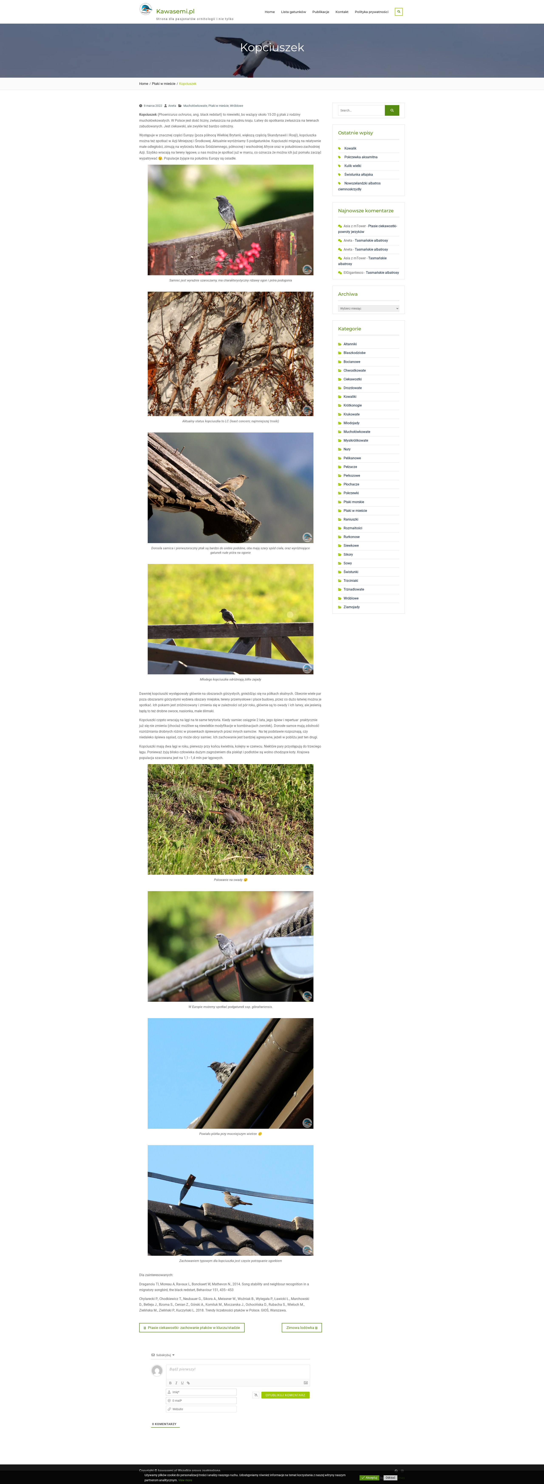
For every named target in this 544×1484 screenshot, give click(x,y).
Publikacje (320, 12)
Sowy (348, 563)
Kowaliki (350, 397)
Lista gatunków (293, 12)
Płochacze (351, 484)
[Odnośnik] (188, 1383)
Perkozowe (352, 476)
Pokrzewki (351, 493)
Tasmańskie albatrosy (371, 240)
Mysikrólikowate (356, 440)
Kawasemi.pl (175, 11)
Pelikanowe (352, 458)
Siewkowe (351, 546)
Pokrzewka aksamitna (361, 157)
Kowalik (350, 148)
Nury (347, 449)
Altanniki (350, 344)
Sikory (348, 554)
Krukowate (352, 414)
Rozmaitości (353, 528)
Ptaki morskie (354, 502)
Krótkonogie (353, 405)
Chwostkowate (355, 370)
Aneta (172, 105)
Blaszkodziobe (355, 353)
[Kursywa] (176, 1383)
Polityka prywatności (371, 12)
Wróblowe (236, 105)
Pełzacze (350, 467)
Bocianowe (352, 362)
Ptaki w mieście (218, 105)
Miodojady (352, 423)
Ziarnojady (352, 607)
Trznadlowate (354, 589)
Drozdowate (353, 388)
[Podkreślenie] (182, 1383)
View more (185, 1480)
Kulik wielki (352, 166)
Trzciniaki (351, 581)
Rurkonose (352, 537)
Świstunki (351, 572)
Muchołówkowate (195, 105)
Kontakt (342, 12)
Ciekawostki (353, 379)
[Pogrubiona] (170, 1383)
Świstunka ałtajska (358, 175)
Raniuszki (351, 519)
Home (270, 12)
